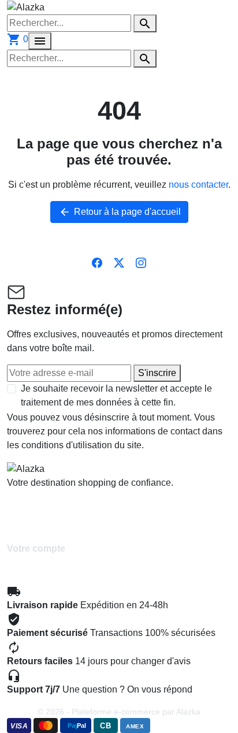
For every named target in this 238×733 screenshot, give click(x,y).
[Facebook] (97, 261)
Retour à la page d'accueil (120, 212)
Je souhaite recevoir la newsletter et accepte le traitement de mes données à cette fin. (116, 395)
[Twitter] (119, 261)
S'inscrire (157, 373)
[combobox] (69, 23)
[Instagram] (141, 261)
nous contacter (198, 184)
